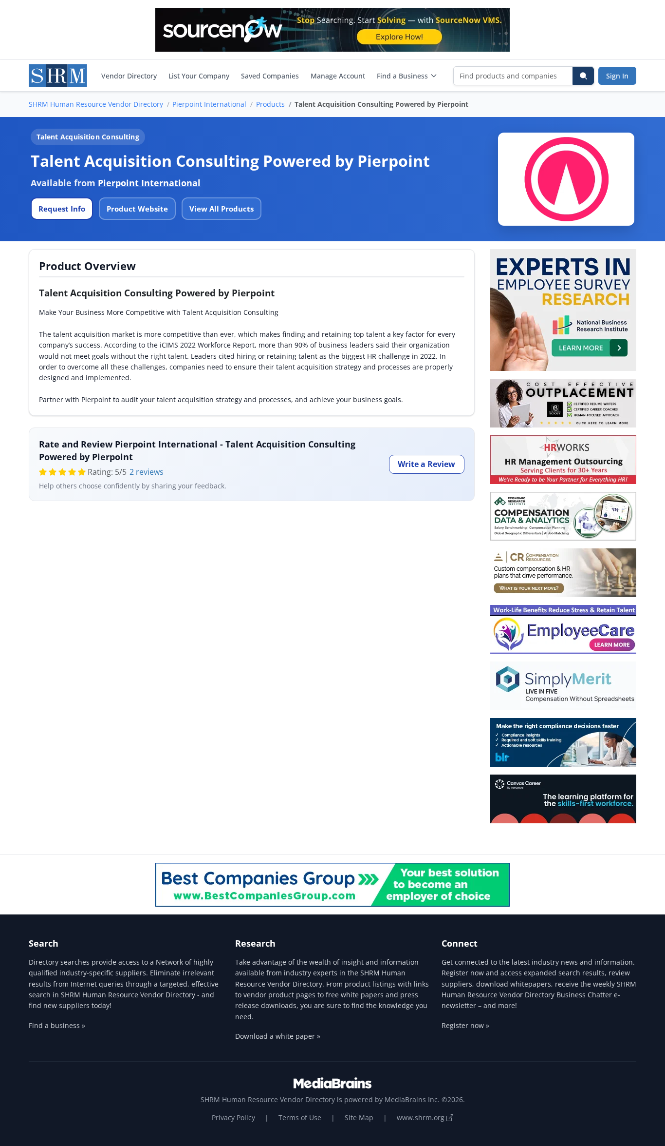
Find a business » (57, 1025)
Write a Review (426, 464)
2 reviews (146, 471)
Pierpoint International (209, 104)
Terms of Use (299, 1117)
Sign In (617, 75)
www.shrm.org (421, 1117)
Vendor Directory (129, 75)
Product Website (137, 209)
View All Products (221, 209)
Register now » (465, 1025)
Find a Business (402, 75)
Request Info (61, 209)
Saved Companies (270, 75)
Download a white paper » (277, 1036)
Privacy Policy (233, 1117)
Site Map (359, 1117)
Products (270, 104)
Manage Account (338, 75)
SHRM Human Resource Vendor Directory (96, 104)
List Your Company (198, 75)
